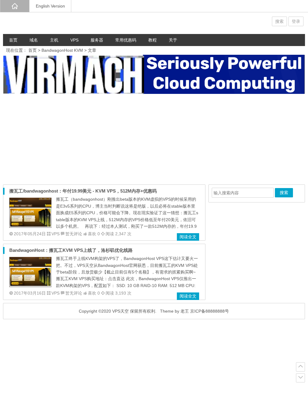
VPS (74, 40)
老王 (184, 311)
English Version (50, 6)
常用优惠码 (125, 40)
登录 (296, 21)
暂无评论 (73, 233)
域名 (33, 40)
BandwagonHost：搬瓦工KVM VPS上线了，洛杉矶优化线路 (71, 250)
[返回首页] (14, 6)
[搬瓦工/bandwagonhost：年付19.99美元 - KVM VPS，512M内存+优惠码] (30, 226)
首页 (13, 40)
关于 (173, 40)
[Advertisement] (154, 139)
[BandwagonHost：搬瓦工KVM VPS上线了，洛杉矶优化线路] (30, 285)
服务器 (97, 40)
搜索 (279, 21)
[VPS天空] (39, 23)
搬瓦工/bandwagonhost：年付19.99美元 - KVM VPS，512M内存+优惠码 (83, 190)
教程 (152, 40)
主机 (54, 40)
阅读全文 (188, 236)
